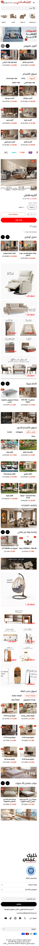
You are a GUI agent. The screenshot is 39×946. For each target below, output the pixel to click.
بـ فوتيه (31, 208)
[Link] (19, 281)
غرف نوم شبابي (29, 82)
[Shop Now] (19, 773)
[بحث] (35, 8)
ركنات (23, 78)
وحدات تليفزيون (29, 700)
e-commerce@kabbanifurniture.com (27, 913)
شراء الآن (18, 220)
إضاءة (9, 432)
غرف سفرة (16, 82)
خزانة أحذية (16, 700)
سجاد (33, 436)
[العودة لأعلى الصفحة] (35, 943)
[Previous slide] (8, 237)
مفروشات (19, 432)
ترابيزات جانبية (17, 696)
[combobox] (17, 8)
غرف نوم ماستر (11, 78)
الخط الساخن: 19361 (31, 878)
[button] (34, 2)
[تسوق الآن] (19, 418)
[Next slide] (3, 46)
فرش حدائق (31, 432)
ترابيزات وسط (30, 696)
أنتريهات (32, 78)
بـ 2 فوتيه (20, 208)
